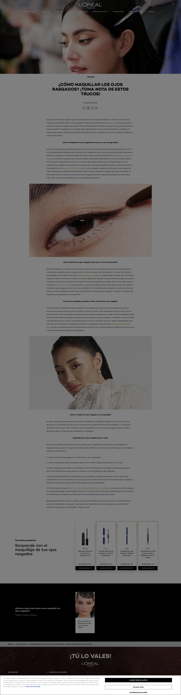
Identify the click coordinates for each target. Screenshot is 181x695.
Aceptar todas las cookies (138, 680)
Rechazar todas (138, 687)
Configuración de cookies (138, 692)
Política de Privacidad (33, 686)
